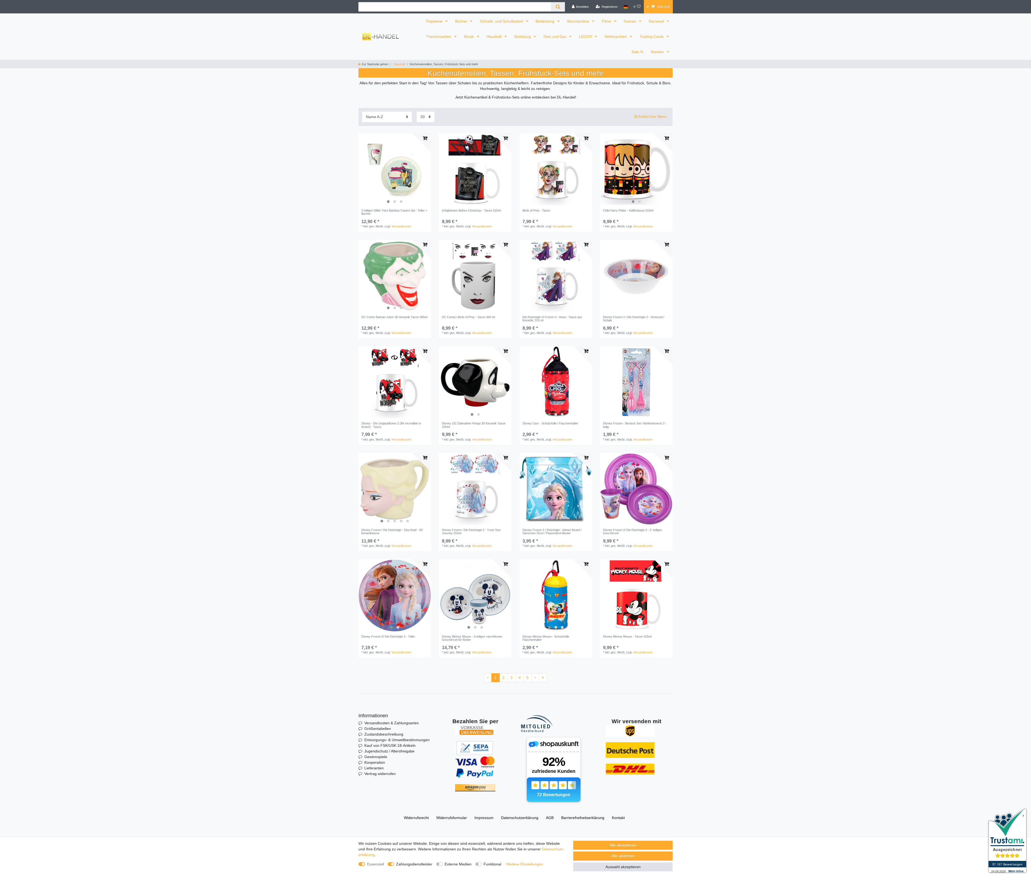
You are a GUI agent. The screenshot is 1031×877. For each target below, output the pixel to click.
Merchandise (578, 21)
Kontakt (618, 818)
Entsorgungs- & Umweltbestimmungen (397, 740)
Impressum (483, 818)
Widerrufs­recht (416, 818)
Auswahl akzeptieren (623, 867)
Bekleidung (546, 21)
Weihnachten (616, 36)
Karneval (657, 21)
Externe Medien (458, 864)
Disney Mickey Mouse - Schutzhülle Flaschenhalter (545, 638)
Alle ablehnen (622, 856)
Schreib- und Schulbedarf (502, 21)
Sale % (637, 52)
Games (630, 21)
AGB (550, 818)
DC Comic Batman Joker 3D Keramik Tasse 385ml (394, 317)
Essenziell (375, 864)
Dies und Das (555, 36)
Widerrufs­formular (451, 818)
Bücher (461, 21)
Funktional (492, 864)
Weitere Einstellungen (524, 864)
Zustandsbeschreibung (383, 734)
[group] (394, 169)
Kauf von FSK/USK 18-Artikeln (390, 745)
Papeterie (435, 21)
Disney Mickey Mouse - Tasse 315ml (627, 636)
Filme (607, 21)
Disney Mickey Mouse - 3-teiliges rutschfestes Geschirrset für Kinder (472, 638)
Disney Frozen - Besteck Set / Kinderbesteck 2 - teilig (634, 425)
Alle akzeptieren (623, 845)
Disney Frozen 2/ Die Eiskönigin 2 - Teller (388, 636)
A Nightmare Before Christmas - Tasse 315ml (471, 210)
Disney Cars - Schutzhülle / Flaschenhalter (550, 423)
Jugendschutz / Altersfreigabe (389, 751)
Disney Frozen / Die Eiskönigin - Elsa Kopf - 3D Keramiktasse (392, 531)
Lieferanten (374, 768)
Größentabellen (377, 728)
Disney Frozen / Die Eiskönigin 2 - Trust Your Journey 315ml (471, 531)
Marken (658, 52)
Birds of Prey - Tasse (536, 210)
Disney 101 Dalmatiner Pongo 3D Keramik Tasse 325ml (474, 425)
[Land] (625, 6)
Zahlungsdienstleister (414, 864)
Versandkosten (401, 226)
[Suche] (558, 7)
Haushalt (495, 36)
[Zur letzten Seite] (543, 677)
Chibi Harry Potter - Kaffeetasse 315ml (628, 210)
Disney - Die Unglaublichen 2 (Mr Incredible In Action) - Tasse (391, 425)
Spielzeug (523, 36)
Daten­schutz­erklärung (519, 818)
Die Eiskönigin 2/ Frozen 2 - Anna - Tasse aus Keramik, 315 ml (552, 318)
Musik (469, 36)
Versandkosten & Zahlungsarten (391, 723)
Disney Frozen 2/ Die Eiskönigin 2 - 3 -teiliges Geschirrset (632, 531)
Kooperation (374, 762)
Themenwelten (439, 36)
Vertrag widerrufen (380, 774)
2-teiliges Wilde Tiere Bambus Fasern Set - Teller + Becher (394, 212)
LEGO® (586, 36)
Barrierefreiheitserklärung (582, 818)
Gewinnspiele (375, 757)
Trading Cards (652, 36)
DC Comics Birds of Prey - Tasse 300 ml (468, 317)
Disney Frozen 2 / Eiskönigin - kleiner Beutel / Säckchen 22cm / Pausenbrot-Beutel (552, 531)
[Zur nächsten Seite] (535, 677)
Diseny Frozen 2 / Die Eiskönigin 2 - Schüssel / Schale (633, 318)
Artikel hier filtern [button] (652, 116)
